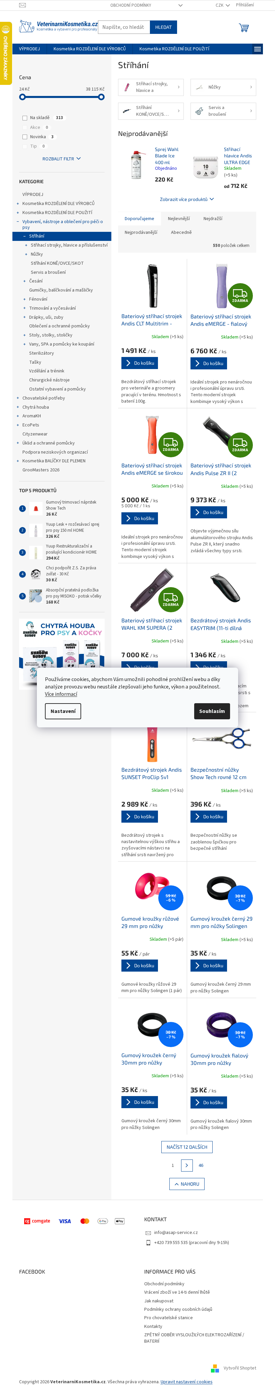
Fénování (38, 299)
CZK (220, 5)
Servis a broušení (48, 272)
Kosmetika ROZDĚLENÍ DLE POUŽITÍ (57, 212)
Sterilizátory (41, 353)
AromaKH (31, 416)
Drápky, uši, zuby (46, 317)
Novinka (42, 137)
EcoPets (30, 425)
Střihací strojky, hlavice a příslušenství (69, 245)
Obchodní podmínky (130, 5)
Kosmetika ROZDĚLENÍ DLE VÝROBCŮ (58, 203)
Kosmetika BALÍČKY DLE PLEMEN (54, 461)
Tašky (35, 362)
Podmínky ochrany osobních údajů (178, 1309)
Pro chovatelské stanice (168, 1317)
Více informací (61, 694)
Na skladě (46, 117)
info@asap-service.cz (176, 1232)
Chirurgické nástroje (49, 380)
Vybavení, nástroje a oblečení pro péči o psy (62, 224)
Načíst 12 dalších (187, 1147)
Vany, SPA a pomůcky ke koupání (61, 344)
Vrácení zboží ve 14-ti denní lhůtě (177, 1292)
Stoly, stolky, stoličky (50, 335)
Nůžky (37, 254)
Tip (37, 146)
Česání (36, 281)
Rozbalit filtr (58, 159)
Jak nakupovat (158, 1301)
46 (201, 1165)
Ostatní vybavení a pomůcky (57, 389)
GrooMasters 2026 (40, 470)
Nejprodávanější (141, 232)
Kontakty (153, 1326)
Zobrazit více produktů (184, 199)
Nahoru (190, 1184)
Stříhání (36, 236)
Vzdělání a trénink (46, 371)
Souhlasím (212, 711)
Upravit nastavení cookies (187, 1382)
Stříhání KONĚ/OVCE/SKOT (57, 263)
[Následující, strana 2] (187, 1165)
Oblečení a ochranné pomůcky (59, 326)
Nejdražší (213, 218)
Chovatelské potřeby (43, 398)
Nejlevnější (179, 218)
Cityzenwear (35, 434)
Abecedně (181, 232)
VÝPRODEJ (32, 194)
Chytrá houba (35, 407)
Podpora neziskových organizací (55, 452)
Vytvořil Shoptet (240, 1368)
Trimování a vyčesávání (52, 308)
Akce (39, 127)
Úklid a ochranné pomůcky (48, 443)
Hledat (163, 27)
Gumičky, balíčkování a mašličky (61, 290)
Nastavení (63, 711)
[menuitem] (29, 49)
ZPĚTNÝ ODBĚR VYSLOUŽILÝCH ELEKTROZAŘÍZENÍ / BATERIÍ (194, 1338)
